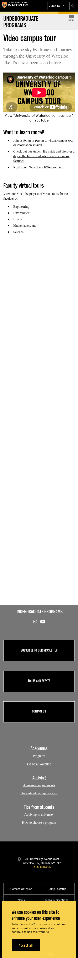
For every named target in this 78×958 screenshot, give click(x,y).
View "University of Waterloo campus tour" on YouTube (39, 117)
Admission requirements (39, 785)
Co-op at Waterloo (39, 763)
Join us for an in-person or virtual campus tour (43, 140)
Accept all (26, 945)
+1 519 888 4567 (41, 867)
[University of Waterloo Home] (15, 6)
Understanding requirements (39, 793)
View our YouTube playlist (21, 193)
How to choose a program (39, 822)
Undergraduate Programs (39, 611)
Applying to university (39, 814)
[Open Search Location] (72, 6)
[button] (57, 6)
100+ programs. (54, 167)
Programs (39, 755)
